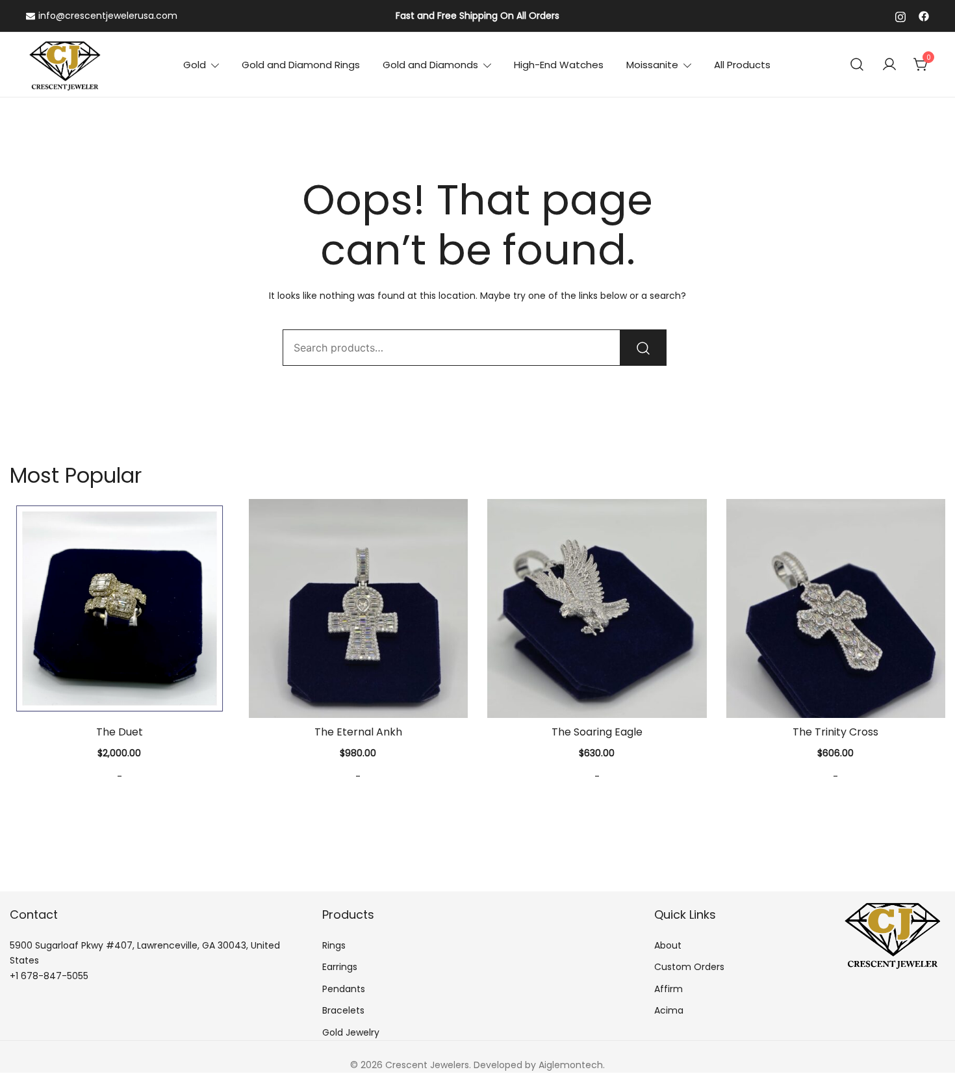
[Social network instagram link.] (900, 15)
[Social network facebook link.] (924, 15)
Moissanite (652, 64)
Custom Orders (689, 966)
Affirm (668, 988)
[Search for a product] (857, 65)
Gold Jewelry (350, 1032)
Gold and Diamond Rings (301, 64)
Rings (334, 945)
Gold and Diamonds (430, 64)
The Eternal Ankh (358, 731)
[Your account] (889, 65)
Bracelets (343, 1010)
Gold (194, 64)
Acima (668, 1010)
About (667, 945)
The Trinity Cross (835, 731)
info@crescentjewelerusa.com (107, 15)
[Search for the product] (643, 347)
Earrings (339, 966)
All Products (742, 64)
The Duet (119, 731)
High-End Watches (559, 64)
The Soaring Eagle (597, 731)
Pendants (343, 988)
